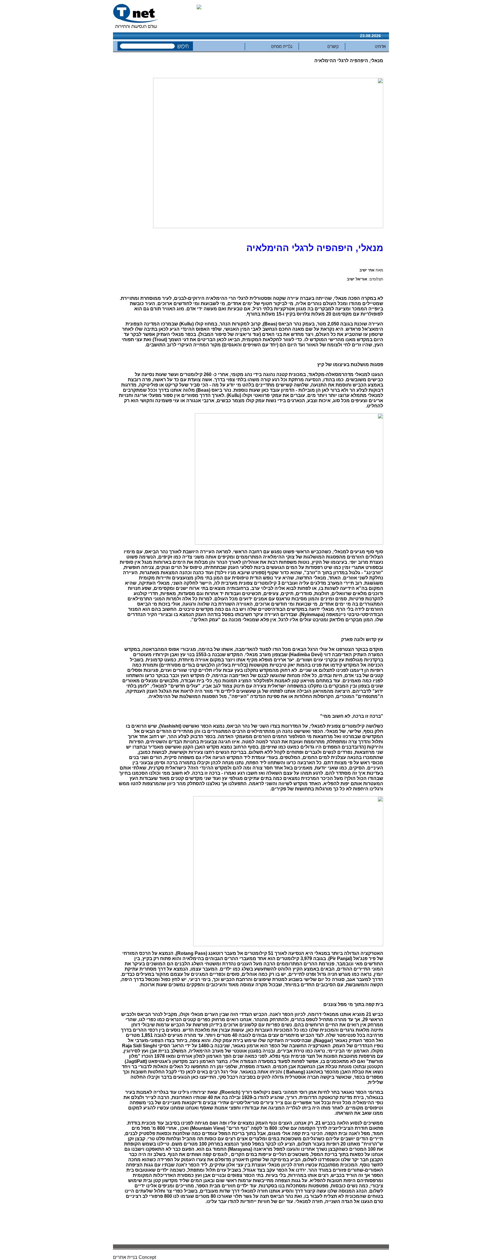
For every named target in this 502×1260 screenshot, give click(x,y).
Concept (147, 1257)
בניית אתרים (125, 1257)
